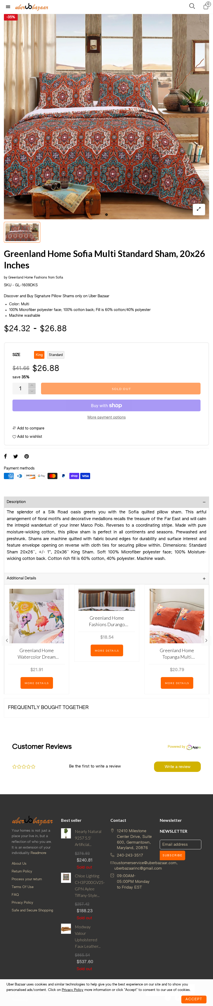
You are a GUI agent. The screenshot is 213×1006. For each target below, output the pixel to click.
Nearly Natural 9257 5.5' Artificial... (88, 838)
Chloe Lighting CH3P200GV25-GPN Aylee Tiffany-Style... (89, 885)
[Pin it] (26, 457)
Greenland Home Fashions (27, 277)
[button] (32, 392)
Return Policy (22, 871)
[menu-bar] (9, 7)
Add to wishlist (29, 437)
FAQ (15, 895)
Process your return (27, 879)
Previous (7, 641)
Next (206, 641)
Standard (56, 355)
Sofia (59, 277)
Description (16, 502)
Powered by (176, 747)
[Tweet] (15, 457)
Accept (193, 999)
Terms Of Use (23, 887)
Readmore (38, 853)
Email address (175, 844)
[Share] (5, 457)
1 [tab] (106, 214)
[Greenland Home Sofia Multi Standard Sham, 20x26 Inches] (106, 116)
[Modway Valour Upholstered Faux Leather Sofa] (66, 948)
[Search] (192, 7)
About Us (19, 863)
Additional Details (21, 578)
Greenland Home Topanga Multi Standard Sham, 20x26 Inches (177, 653)
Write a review (177, 767)
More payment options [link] (107, 417)
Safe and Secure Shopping (32, 910)
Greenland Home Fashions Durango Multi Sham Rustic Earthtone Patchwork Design (106, 621)
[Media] (199, 209)
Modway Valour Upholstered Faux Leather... (88, 936)
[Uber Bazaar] (32, 7)
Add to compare (30, 428)
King (39, 355)
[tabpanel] (106, 116)
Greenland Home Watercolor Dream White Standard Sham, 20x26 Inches (37, 653)
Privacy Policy (22, 902)
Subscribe (172, 855)
